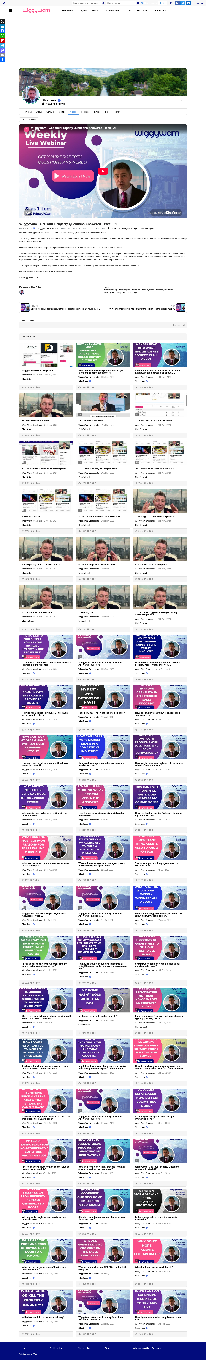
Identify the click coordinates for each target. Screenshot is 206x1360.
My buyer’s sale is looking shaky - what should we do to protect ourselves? (46, 1017)
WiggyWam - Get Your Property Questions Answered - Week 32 (44, 914)
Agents (83, 10)
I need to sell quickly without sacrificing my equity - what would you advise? (44, 964)
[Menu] (10, 11)
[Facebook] (103, 31)
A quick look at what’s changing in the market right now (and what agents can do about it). (102, 1067)
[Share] (103, 59)
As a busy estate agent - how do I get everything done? (154, 1117)
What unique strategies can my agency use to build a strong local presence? (102, 864)
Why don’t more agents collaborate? (154, 1267)
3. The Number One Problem (37, 612)
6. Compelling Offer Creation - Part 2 (41, 564)
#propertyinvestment (164, 290)
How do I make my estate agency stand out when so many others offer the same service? (159, 1067)
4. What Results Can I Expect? (151, 564)
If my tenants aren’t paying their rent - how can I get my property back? (159, 1017)
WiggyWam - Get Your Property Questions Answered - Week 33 (100, 663)
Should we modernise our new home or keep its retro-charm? (101, 1218)
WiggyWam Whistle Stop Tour (37, 370)
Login (162, 3)
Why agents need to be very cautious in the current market (44, 814)
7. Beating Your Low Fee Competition (154, 516)
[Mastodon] (103, 50)
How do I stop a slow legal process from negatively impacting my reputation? (102, 1167)
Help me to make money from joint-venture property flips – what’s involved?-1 (157, 663)
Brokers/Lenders (113, 10)
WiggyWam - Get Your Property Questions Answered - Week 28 (100, 1318)
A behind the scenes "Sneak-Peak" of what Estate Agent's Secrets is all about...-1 (157, 371)
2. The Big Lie (85, 612)
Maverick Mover (54, 103)
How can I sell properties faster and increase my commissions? (158, 814)
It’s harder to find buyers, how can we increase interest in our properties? (46, 663)
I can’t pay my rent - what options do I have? (101, 712)
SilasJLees (49, 100)
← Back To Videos (28, 120)
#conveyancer (148, 290)
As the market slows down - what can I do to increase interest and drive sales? (45, 1067)
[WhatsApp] (103, 35)
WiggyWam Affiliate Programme (148, 1348)
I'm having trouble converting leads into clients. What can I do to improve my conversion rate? (102, 965)
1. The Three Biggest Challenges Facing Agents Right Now (156, 613)
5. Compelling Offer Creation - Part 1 (97, 564)
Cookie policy (55, 1348)
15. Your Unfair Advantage (35, 420)
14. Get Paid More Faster (91, 420)
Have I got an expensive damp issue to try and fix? (159, 1318)
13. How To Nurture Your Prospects (153, 420)
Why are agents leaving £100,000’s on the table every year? (102, 1268)
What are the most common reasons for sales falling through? (46, 864)
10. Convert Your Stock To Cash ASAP (155, 468)
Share (22, 320)
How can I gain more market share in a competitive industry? (101, 764)
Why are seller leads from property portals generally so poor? (44, 1218)
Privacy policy (83, 1348)
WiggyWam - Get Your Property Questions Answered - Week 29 (157, 1167)
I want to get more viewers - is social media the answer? (101, 814)
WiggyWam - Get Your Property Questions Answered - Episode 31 (100, 914)
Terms (108, 1348)
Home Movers (69, 10)
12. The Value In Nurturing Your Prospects (44, 468)
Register (199, 3)
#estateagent (124, 290)
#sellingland (109, 293)
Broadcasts (160, 10)
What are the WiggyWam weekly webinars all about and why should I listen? (158, 914)
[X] (103, 21)
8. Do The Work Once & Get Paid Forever (99, 516)
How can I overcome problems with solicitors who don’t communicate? (159, 764)
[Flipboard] (103, 40)
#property (121, 293)
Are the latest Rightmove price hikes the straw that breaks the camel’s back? (46, 1117)
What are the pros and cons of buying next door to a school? (44, 1268)
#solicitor (136, 290)
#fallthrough (132, 293)
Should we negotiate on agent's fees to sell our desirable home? (157, 964)
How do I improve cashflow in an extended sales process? (157, 713)
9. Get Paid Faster (31, 516)
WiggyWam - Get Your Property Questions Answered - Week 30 (100, 1117)
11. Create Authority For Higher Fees (97, 468)
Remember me (150, 3)
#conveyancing (110, 290)
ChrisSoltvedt (28, 379)
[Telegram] (103, 45)
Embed (31, 320)
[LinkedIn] (103, 26)
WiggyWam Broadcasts (48, 228)
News (129, 10)
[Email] (103, 55)
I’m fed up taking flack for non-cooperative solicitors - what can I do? (46, 1167)
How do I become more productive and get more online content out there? (100, 371)
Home (24, 1348)
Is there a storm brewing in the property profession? (156, 1218)
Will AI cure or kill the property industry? (43, 1317)
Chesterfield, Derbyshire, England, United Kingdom (132, 228)
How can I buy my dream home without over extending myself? (45, 764)
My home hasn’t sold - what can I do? (98, 1016)
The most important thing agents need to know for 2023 (156, 864)
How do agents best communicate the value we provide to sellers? (45, 713)
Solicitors (96, 10)
